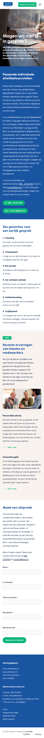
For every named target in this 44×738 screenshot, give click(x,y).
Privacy (38, 734)
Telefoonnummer (10, 597)
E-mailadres (8, 582)
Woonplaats (8, 613)
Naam (6, 567)
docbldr (29, 731)
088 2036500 (16, 692)
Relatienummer (9, 628)
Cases (5, 709)
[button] (40, 4)
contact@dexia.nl (21, 559)
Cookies (26, 734)
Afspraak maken (9, 716)
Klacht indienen (9, 719)
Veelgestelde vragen (11, 712)
